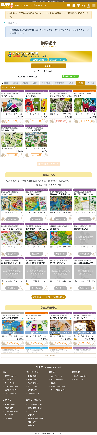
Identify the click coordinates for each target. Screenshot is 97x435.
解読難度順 (59, 83)
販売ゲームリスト (11, 376)
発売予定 (10, 343)
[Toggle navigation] (93, 5)
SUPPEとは (26, 5)
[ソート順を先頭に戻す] (3, 82)
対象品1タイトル (57, 60)
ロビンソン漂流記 (33, 130)
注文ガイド (9, 380)
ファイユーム (7, 194)
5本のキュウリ (7, 130)
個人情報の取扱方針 (35, 405)
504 (52, 229)
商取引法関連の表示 (35, 408)
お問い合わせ (33, 422)
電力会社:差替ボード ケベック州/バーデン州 (15, 263)
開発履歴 (31, 425)
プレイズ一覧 (10, 383)
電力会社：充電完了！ (58, 194)
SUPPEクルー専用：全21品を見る (48, 297)
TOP (17, 5)
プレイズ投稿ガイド (58, 390)
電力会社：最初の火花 (83, 263)
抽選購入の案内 (39, 60)
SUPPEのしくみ (57, 376)
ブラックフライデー (58, 96)
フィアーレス (7, 96)
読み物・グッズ (33, 393)
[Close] (88, 29)
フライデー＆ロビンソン (57, 263)
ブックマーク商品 (11, 386)
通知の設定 (9, 408)
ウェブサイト (33, 411)
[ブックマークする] (21, 121)
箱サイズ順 (46, 83)
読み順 (15, 83)
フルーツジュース (9, 229)
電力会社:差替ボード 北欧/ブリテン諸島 (38, 263)
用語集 (53, 383)
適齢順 (25, 83)
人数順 (70, 83)
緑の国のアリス (81, 194)
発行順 (80, 83)
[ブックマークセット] (73, 5)
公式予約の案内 (10, 393)
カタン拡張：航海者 (10, 318)
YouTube (8, 415)
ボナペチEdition (57, 380)
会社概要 (31, 415)
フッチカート (79, 96)
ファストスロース (33, 194)
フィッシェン (31, 96)
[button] (70, 76)
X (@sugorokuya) (11, 411)
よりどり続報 (10, 405)
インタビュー (78, 380)
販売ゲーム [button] (39, 5)
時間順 (34, 83)
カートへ (11, 121)
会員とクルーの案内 (58, 386)
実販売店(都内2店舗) (36, 418)
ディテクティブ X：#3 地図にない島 (61, 318)
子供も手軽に (33, 376)
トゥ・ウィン (30, 318)
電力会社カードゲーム (35, 229)
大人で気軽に (33, 383)
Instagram (8, 418)
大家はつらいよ (81, 229)
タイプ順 (90, 83)
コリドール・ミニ (81, 318)
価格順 (6, 83)
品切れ (58, 121)
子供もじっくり (33, 380)
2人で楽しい (32, 390)
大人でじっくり (33, 386)
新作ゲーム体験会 (80, 376)
